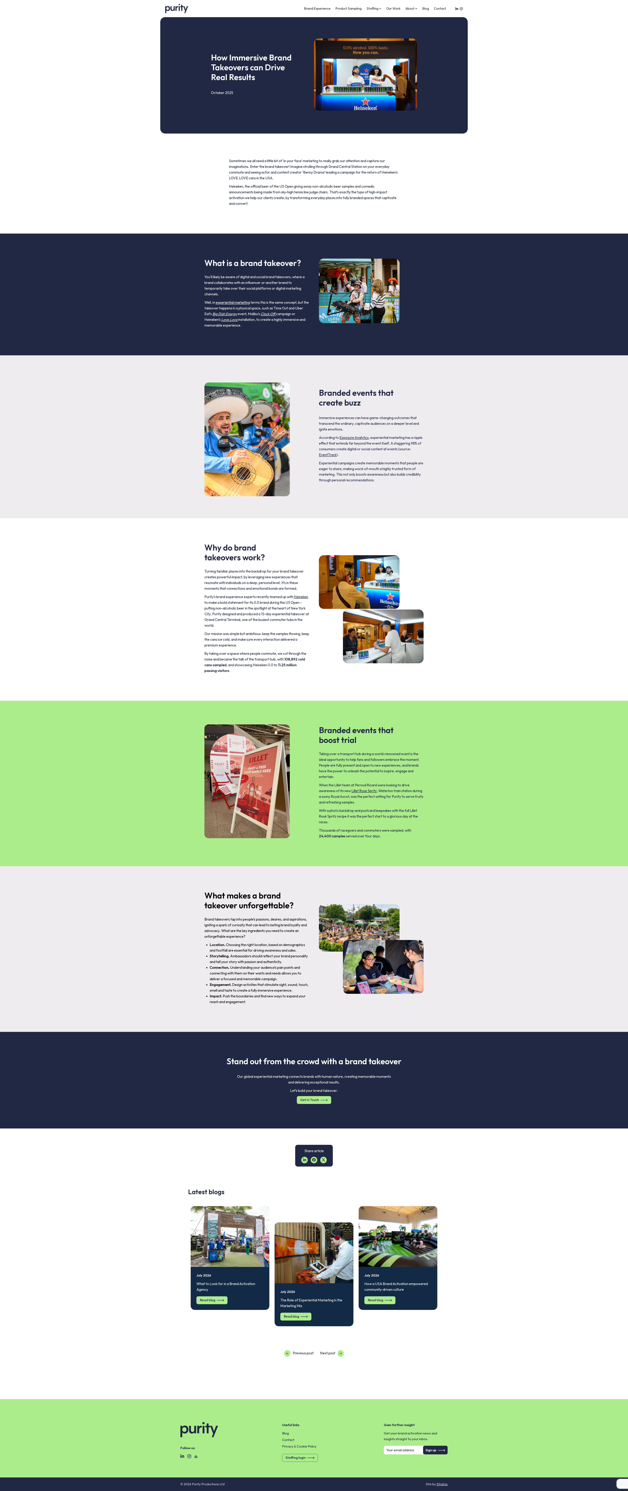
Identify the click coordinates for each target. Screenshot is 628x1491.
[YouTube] (195, 1454)
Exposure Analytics (354, 437)
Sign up (431, 1450)
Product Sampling (348, 8)
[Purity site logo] (176, 8)
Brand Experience (317, 8)
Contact (440, 8)
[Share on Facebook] (314, 1160)
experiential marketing (233, 302)
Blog (425, 8)
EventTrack (328, 454)
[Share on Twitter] (323, 1160)
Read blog (207, 1300)
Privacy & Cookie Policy (299, 1446)
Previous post (303, 1353)
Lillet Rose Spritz (364, 790)
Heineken (301, 596)
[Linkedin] (181, 1454)
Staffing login (296, 1458)
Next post (328, 1353)
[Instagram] (188, 1454)
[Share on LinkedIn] (304, 1160)
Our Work (393, 8)
